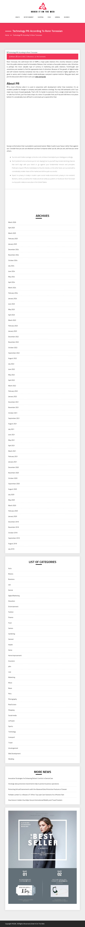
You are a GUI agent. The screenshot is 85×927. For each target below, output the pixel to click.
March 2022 (12, 385)
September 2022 (14, 353)
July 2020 (11, 494)
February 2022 (13, 391)
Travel (10, 742)
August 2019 (12, 543)
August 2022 (12, 358)
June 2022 (11, 369)
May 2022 (11, 375)
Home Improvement (15, 655)
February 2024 (13, 293)
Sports (10, 726)
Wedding (11, 759)
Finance (10, 617)
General (57, 17)
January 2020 (12, 516)
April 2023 (11, 315)
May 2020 (11, 500)
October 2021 (12, 413)
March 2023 (12, 320)
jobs (9, 666)
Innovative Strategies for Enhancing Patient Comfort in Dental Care (30, 778)
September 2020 (14, 483)
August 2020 (12, 489)
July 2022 (11, 364)
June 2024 (11, 271)
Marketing (11, 677)
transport (11, 737)
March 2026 (12, 222)
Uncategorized (13, 748)
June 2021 (11, 434)
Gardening (11, 634)
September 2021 (14, 418)
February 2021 (13, 456)
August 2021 (12, 424)
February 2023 (13, 326)
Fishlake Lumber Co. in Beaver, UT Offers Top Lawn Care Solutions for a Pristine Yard (36, 795)
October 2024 (12, 260)
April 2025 (11, 227)
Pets (10, 693)
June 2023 (11, 304)
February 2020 (13, 511)
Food (49, 17)
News (10, 688)
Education (11, 601)
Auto (10, 568)
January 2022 (12, 396)
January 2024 (12, 298)
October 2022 (12, 347)
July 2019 (11, 549)
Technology (12, 732)
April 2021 (11, 445)
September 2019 (14, 538)
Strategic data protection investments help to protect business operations (33, 784)
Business (67, 17)
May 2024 (11, 277)
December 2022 (13, 336)
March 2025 (12, 233)
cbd (9, 585)
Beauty (10, 574)
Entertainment (29, 17)
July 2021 (11, 429)
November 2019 (13, 527)
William (13, 57)
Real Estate (12, 704)
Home (10, 650)
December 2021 (13, 402)
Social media (12, 715)
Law (9, 672)
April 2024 (11, 282)
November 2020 (13, 473)
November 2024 (13, 255)
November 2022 (13, 342)
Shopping (41, 17)
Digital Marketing (13, 595)
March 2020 (12, 505)
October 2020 (12, 478)
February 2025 (13, 238)
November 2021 (13, 407)
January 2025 (12, 244)
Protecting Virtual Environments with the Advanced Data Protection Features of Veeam (37, 789)
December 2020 (13, 467)
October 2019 (12, 532)
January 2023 (12, 331)
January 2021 (12, 462)
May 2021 (11, 440)
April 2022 (11, 380)
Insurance (11, 661)
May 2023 (11, 309)
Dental (10, 590)
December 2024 (13, 249)
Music (10, 683)
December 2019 (13, 522)
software (11, 721)
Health (17, 17)
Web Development (14, 753)
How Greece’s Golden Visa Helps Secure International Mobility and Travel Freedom (35, 800)
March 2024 (12, 287)
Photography (12, 699)
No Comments (41, 57)
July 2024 (11, 266)
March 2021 (12, 451)
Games (10, 628)
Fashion (10, 612)
